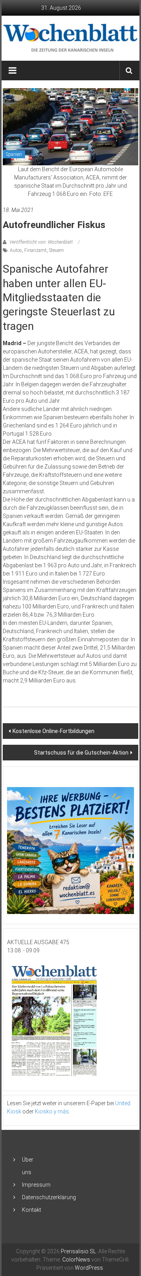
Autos (16, 250)
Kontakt (31, 1210)
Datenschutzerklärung (49, 1197)
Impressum (36, 1185)
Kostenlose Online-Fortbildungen (53, 731)
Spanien (14, 154)
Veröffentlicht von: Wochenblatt (41, 242)
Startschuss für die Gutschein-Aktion (81, 752)
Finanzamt (35, 250)
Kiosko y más (52, 1111)
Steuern (56, 250)
